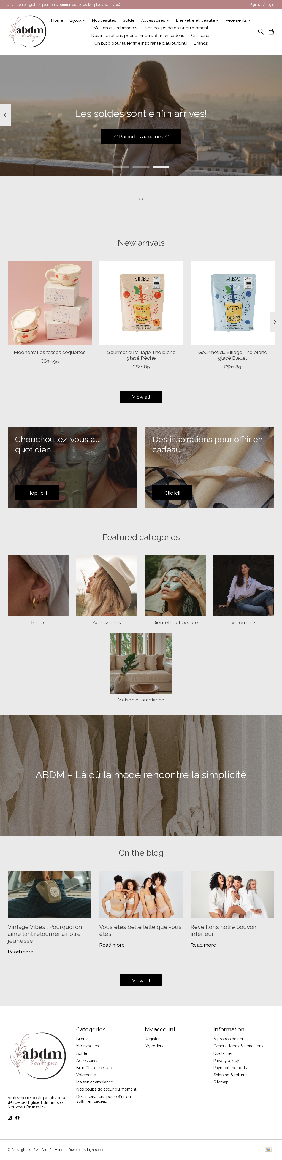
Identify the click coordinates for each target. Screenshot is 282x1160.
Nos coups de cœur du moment (176, 27)
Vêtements (244, 622)
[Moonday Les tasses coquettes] (50, 303)
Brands (201, 43)
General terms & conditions (238, 1046)
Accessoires (107, 622)
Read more (20, 952)
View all (141, 397)
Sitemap (221, 1082)
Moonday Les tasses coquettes (49, 352)
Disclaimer (223, 1053)
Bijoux (38, 622)
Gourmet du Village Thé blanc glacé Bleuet (232, 355)
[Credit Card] (268, 1150)
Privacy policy (226, 1060)
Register (152, 1038)
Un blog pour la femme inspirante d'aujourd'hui (140, 43)
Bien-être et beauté (175, 622)
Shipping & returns (230, 1074)
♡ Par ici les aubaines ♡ (141, 136)
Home (57, 20)
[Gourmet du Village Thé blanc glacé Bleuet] (233, 303)
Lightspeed (95, 1150)
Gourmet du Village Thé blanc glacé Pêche (141, 355)
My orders (154, 1046)
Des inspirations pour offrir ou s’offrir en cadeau (138, 35)
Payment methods (230, 1067)
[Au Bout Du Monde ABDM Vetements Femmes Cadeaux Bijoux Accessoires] (27, 31)
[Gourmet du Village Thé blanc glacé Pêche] (141, 303)
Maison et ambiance (141, 700)
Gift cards (201, 35)
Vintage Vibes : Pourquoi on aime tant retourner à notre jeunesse (45, 933)
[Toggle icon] (261, 32)
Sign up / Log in (262, 5)
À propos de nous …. (231, 1038)
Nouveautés (104, 20)
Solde (128, 20)
